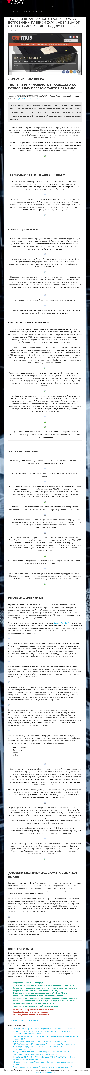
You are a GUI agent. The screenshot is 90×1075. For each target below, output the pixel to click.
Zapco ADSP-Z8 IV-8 (62, 623)
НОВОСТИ (26, 11)
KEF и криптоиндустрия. (23, 1049)
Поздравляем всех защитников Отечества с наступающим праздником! (42, 1067)
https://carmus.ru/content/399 (28, 98)
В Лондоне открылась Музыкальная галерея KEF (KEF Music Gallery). (41, 1052)
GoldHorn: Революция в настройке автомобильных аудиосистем (39, 1041)
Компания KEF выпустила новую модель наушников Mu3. (36, 1054)
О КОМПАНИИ (13, 11)
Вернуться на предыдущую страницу (24, 1020)
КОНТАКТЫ (38, 11)
